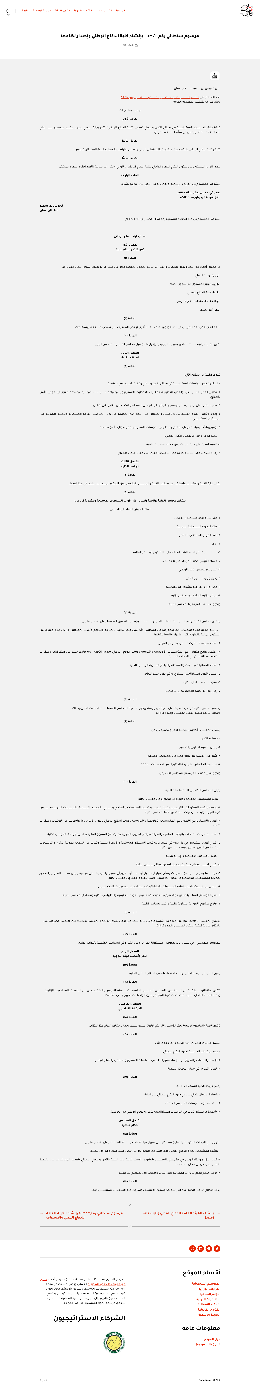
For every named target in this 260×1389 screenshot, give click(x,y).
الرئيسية (120, 10)
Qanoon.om (205, 1380)
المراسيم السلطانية (206, 1284)
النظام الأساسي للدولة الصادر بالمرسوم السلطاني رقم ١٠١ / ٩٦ (160, 97)
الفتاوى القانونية (209, 1310)
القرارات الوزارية (209, 1289)
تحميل (215, 75)
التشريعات (105, 10)
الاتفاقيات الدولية (83, 10)
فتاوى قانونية (62, 10)
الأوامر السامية (210, 1294)
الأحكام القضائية (209, 1304)
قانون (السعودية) (208, 1344)
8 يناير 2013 (127, 45)
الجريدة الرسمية (42, 10)
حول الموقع (212, 1339)
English (25, 10)
